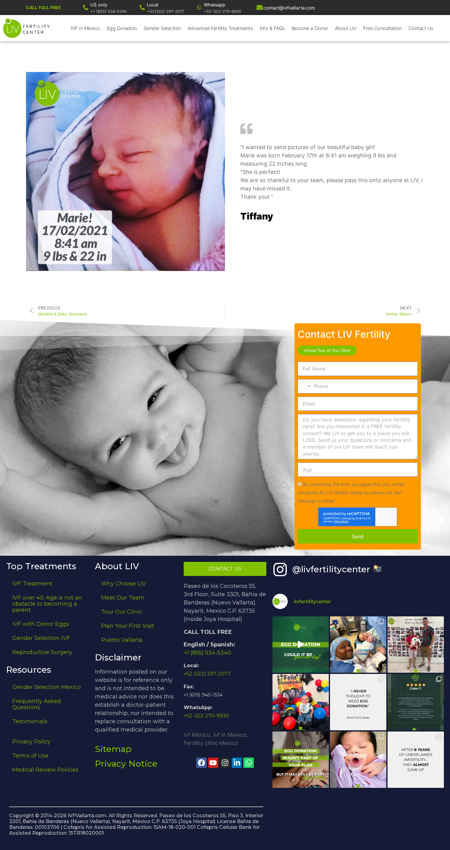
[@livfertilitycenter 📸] (280, 569)
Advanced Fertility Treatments (220, 28)
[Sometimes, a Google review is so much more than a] (416, 760)
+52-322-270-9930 (206, 716)
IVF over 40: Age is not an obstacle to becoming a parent (47, 603)
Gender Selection (162, 28)
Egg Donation (122, 28)
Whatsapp (214, 5)
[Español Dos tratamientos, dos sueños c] (416, 702)
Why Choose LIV (123, 583)
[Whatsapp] (199, 7)
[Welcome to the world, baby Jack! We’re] (358, 644)
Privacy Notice (126, 763)
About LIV (346, 28)
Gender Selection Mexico (46, 687)
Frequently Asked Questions (36, 704)
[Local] (142, 7)
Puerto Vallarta (121, 640)
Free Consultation (382, 28)
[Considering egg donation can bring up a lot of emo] (300, 760)
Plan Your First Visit (127, 625)
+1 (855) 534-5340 (207, 652)
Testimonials (29, 721)
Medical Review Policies (45, 769)
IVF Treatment (32, 583)
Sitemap (113, 749)
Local (152, 5)
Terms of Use (30, 755)
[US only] (85, 7)
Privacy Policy (31, 741)
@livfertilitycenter (332, 569)
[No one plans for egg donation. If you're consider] (358, 702)
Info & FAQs (272, 28)
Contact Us (420, 28)
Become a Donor (309, 28)
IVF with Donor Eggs (40, 624)
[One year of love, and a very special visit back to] (416, 644)
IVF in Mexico (85, 28)
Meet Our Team (122, 597)
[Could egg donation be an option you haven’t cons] (300, 644)
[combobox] (305, 386)
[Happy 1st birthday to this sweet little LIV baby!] (300, 702)
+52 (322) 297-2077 (207, 674)
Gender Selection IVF (41, 638)
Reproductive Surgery (42, 652)
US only (98, 5)
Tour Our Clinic (121, 611)
